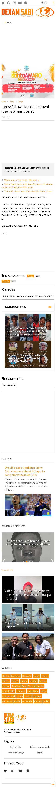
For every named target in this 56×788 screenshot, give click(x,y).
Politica (5, 686)
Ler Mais (28, 553)
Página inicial (15, 747)
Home (4, 102)
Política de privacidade (40, 747)
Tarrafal (20, 102)
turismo (38, 701)
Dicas (36, 676)
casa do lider (8, 691)
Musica (40, 752)
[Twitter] (3, 3)
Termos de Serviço (16, 752)
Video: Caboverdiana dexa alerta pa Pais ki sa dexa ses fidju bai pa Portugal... (28, 541)
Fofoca (5, 681)
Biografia (15, 676)
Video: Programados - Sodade (25, 655)
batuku (40, 686)
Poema (42, 681)
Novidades (7, 569)
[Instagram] (14, 3)
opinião (37, 696)
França (14, 681)
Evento (12, 102)
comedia (21, 691)
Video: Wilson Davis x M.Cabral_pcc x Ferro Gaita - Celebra (24, 623)
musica (28, 696)
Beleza (5, 676)
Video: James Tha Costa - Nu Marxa (21, 180)
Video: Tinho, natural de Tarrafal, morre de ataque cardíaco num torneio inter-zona (27, 185)
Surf (24, 686)
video (46, 701)
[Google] (8, 3)
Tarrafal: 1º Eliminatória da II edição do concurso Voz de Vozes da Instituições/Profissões (26, 358)
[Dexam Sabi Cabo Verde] (28, 15)
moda (20, 696)
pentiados (7, 701)
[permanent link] (8, 117)
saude (17, 701)
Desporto (27, 676)
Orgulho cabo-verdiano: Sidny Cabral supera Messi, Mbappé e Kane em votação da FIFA (25, 471)
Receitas (16, 686)
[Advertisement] (18, 45)
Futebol (33, 681)
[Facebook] (25, 3)
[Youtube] (20, 3)
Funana (23, 681)
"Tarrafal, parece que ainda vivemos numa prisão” (28, 191)
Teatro (31, 686)
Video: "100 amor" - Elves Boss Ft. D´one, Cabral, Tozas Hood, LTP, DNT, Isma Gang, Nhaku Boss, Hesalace (27, 331)
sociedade (27, 701)
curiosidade (33, 691)
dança (44, 691)
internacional (8, 696)
